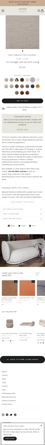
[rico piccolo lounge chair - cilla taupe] (3, 341)
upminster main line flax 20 (6, 80)
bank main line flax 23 (22, 86)
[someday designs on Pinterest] (15, 414)
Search (4, 372)
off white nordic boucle (38, 80)
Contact (5, 375)
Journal (4, 386)
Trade (4, 382)
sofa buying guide (12, 218)
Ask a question (11, 214)
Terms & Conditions (9, 400)
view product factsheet (22, 202)
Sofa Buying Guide (8, 393)
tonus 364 (22, 80)
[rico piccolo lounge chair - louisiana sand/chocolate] (10, 341)
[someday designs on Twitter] (11, 414)
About (4, 379)
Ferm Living (22, 59)
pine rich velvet (32, 86)
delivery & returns (13, 209)
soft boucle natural (11, 86)
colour (22, 75)
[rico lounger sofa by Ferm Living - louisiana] (43, 343)
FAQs (3, 390)
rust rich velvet (27, 93)
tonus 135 (11, 80)
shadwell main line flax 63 (27, 86)
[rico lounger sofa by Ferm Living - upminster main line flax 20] (38, 343)
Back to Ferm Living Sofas (24, 359)
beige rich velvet (17, 93)
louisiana (17, 80)
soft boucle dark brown (17, 86)
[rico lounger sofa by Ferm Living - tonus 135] (41, 343)
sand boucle (32, 80)
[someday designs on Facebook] (7, 414)
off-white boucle (27, 80)
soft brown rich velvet (22, 93)
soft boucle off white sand (6, 86)
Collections (18, 55)
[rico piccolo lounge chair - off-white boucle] (8, 341)
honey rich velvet (38, 86)
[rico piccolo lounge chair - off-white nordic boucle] (5, 341)
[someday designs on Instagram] (3, 414)
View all (37, 274)
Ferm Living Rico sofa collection (17, 137)
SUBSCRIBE (10, 438)
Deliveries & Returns (9, 397)
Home (10, 55)
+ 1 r (13, 340)
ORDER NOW (22, 129)
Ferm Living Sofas (29, 55)
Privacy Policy (7, 404)
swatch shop (6, 174)
